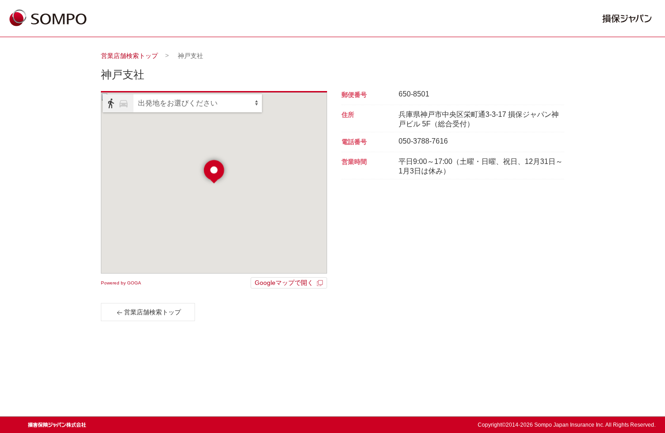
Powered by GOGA (121, 282)
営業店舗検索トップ (129, 55)
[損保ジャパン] (48, 18)
